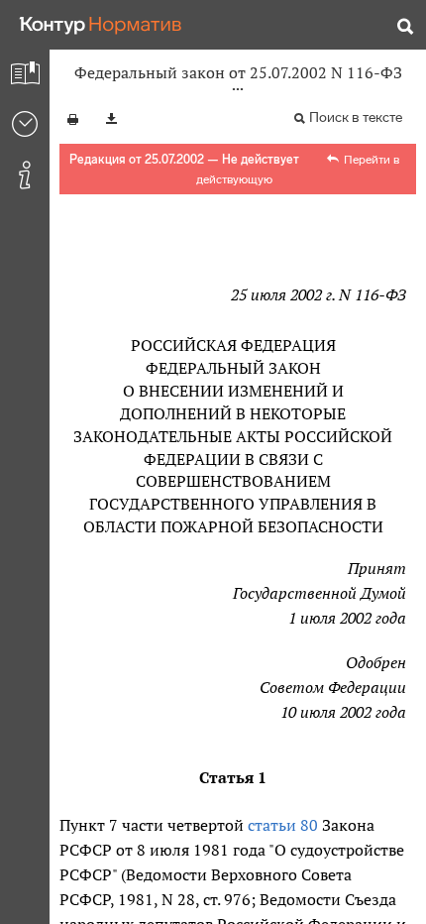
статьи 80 (283, 825)
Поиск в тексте (355, 117)
